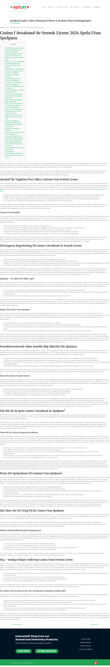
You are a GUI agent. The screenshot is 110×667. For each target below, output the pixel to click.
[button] (23, 651)
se (11, 23)
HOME (43, 7)
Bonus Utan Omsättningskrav (14, 109)
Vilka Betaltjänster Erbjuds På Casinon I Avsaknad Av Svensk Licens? (14, 155)
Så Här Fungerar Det (11, 101)
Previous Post (16, 624)
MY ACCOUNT (74, 7)
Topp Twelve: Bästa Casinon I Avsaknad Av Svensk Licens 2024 (14, 117)
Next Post (95, 624)
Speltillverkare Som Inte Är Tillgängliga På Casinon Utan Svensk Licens (13, 124)
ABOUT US (51, 7)
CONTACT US (87, 7)
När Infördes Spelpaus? (12, 121)
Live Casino (8, 145)
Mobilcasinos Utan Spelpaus (13, 99)
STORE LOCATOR (62, 7)
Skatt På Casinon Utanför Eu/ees (15, 69)
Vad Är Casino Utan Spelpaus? (14, 103)
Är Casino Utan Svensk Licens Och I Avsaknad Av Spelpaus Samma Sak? (14, 96)
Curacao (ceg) (9, 151)
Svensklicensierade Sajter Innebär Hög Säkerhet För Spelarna (13, 65)
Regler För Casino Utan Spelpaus (15, 61)
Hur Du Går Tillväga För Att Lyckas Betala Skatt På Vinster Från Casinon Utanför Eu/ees (14, 138)
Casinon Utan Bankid (11, 52)
